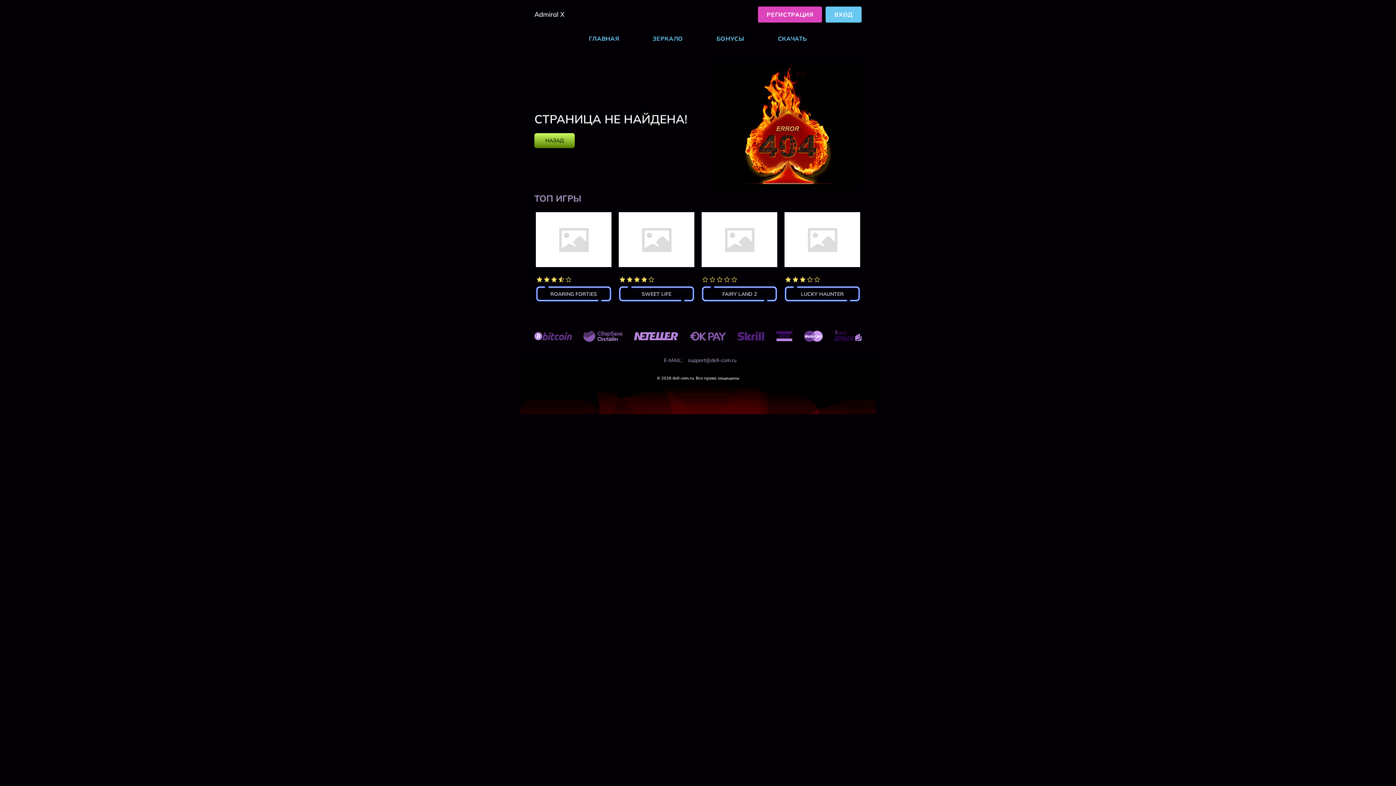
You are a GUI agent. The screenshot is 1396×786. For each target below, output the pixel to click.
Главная (604, 38)
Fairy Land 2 (739, 294)
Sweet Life (656, 294)
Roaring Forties (573, 294)
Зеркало (668, 38)
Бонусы (731, 38)
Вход (843, 14)
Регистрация (790, 14)
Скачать (792, 38)
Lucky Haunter (822, 294)
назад (554, 140)
